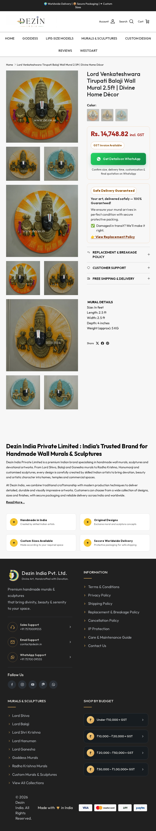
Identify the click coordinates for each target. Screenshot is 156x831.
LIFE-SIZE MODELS (60, 38)
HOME (9, 38)
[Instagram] (22, 684)
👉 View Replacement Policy (113, 237)
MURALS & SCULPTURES (99, 38)
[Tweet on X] (97, 343)
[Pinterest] (43, 684)
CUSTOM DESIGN (138, 38)
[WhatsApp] (53, 684)
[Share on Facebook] (102, 343)
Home (9, 64)
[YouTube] (32, 684)
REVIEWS (65, 50)
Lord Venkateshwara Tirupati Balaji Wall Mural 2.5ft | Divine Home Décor (60, 64)
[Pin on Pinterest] (107, 343)
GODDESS (30, 38)
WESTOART (89, 50)
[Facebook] (12, 684)
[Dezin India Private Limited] (31, 21)
